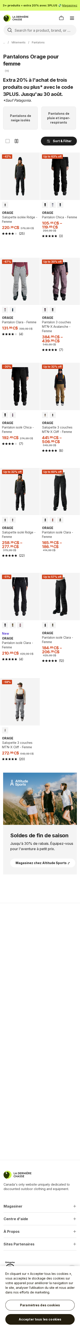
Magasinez (69, 5)
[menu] (72, 18)
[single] (7, 141)
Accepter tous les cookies (40, 1319)
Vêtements (18, 42)
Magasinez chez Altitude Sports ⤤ (43, 863)
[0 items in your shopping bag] (61, 18)
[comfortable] (16, 141)
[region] (40, 1298)
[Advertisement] (40, 950)
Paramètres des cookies (40, 1305)
